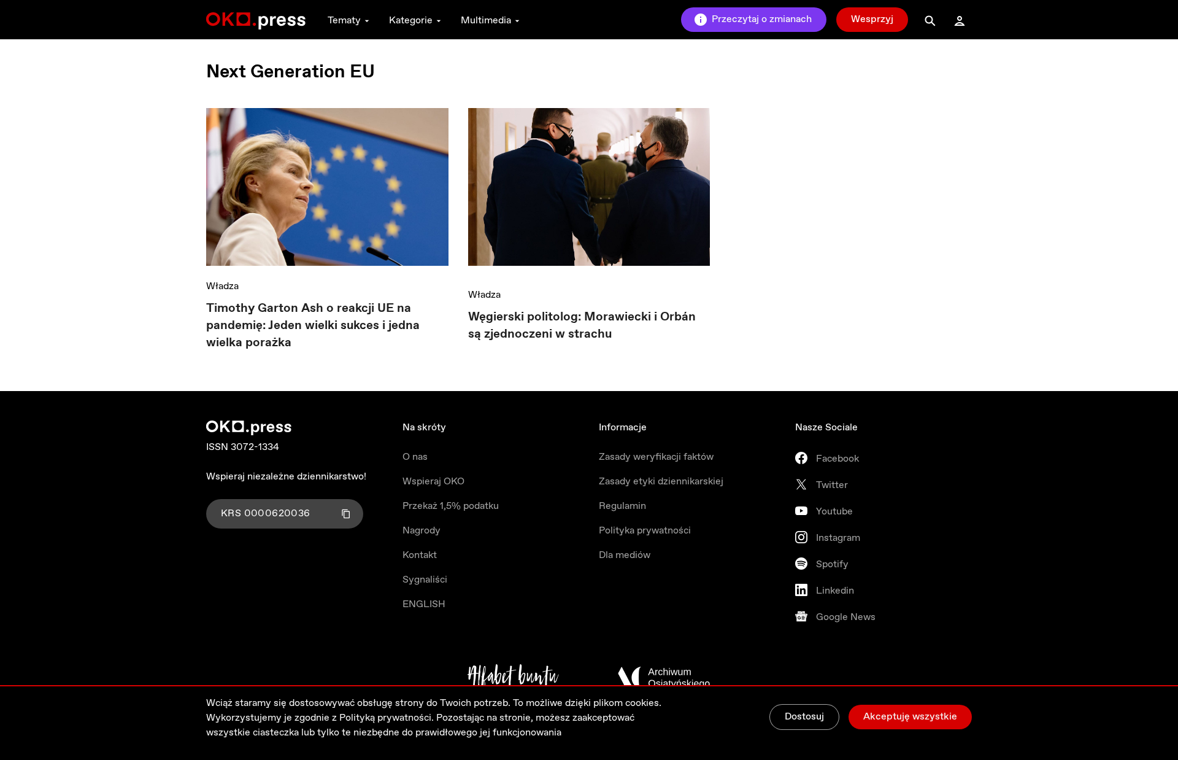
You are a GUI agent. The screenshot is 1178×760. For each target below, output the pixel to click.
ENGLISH (423, 604)
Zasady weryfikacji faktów (656, 457)
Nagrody (421, 530)
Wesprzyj (872, 19)
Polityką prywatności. (386, 718)
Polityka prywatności (645, 530)
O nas (415, 457)
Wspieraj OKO (433, 481)
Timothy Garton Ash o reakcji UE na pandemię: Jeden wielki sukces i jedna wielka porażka (313, 325)
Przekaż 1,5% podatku (450, 506)
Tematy (344, 20)
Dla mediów (624, 555)
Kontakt (419, 555)
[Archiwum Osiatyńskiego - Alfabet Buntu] (513, 677)
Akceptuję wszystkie (910, 716)
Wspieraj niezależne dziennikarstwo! (286, 476)
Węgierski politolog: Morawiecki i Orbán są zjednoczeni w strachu (582, 326)
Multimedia (486, 20)
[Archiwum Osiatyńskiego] (664, 678)
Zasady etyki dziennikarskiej (661, 481)
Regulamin (622, 506)
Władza (222, 286)
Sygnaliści (424, 579)
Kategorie (411, 20)
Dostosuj (804, 716)
